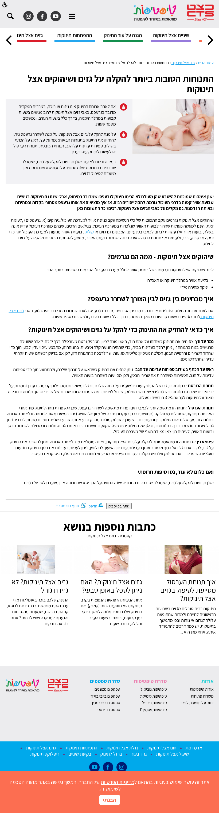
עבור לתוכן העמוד (109, 5)
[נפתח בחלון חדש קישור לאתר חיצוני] (55, 16)
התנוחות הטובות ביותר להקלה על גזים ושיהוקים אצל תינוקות (121, 83)
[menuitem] (151, 37)
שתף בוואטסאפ (67, 505)
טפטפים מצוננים (107, 689)
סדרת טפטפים (105, 681)
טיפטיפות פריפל (154, 703)
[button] (5, 4)
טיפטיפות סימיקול (153, 696)
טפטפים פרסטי (108, 710)
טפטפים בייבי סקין (105, 703)
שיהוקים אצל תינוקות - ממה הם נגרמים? (161, 256)
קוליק (89, 232)
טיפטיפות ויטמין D (153, 710)
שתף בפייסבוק (119, 506)
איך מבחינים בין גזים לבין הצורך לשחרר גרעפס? (151, 298)
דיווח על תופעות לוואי (198, 703)
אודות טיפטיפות (202, 689)
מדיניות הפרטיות (117, 782)
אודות (207, 681)
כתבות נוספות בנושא (109, 526)
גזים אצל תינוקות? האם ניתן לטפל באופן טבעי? (111, 586)
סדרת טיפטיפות (150, 681)
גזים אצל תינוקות (183, 62)
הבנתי (109, 799)
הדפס (92, 506)
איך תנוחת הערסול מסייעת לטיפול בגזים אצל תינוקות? (188, 590)
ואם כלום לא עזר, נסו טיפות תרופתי (175, 471)
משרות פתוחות (202, 696)
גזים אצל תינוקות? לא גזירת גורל (39, 586)
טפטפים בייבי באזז (105, 696)
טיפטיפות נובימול (153, 689)
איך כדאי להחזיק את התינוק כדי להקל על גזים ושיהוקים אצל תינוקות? (120, 329)
